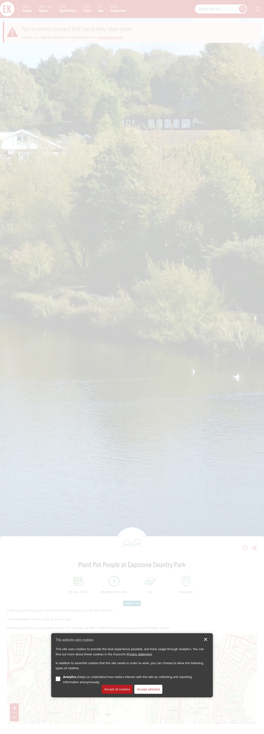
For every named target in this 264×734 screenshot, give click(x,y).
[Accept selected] (205, 639)
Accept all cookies (117, 689)
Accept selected (148, 689)
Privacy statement (139, 654)
